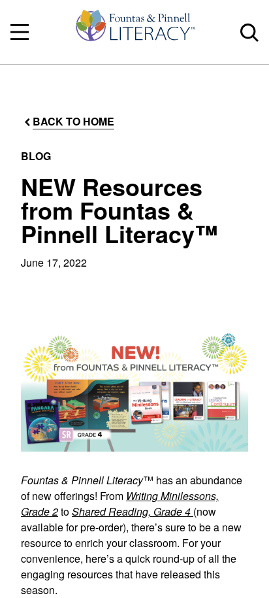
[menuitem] (134, 32)
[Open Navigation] (19, 32)
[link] (134, 32)
